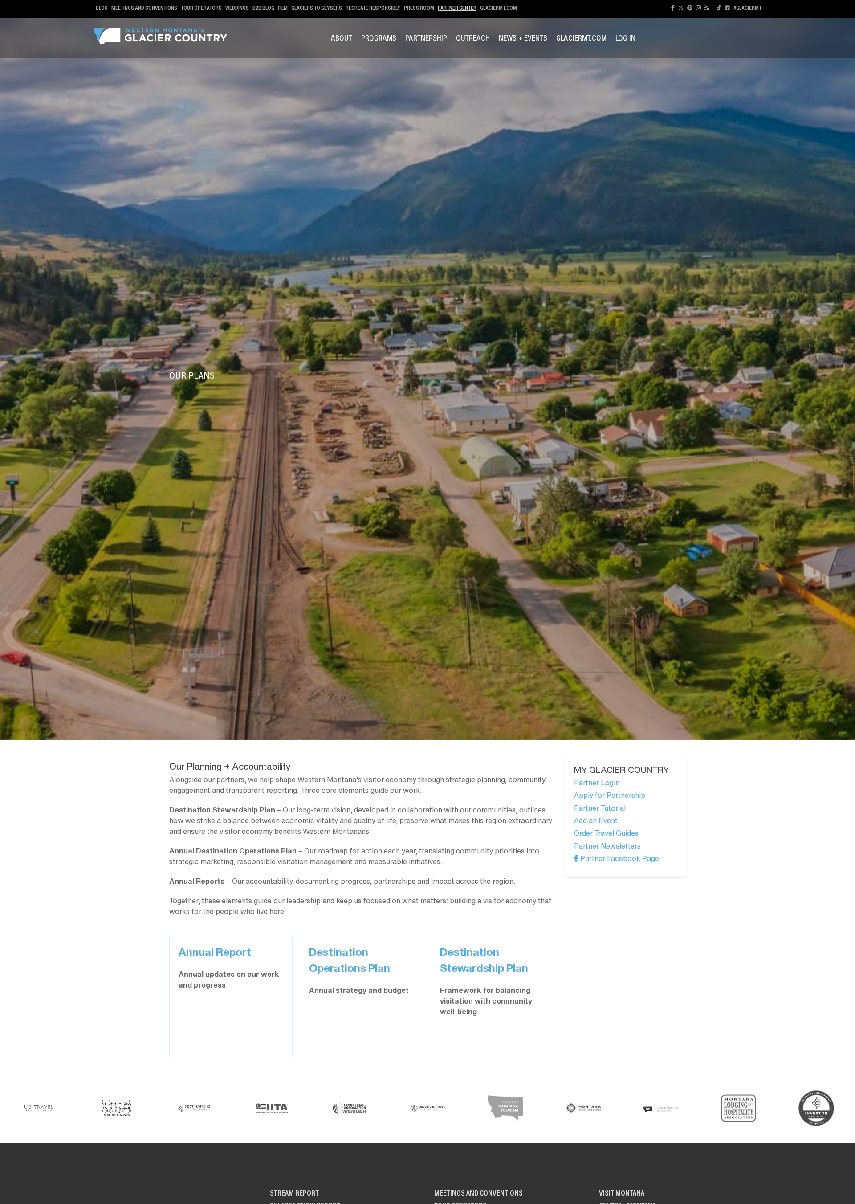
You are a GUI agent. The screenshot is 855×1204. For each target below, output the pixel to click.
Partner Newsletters (607, 846)
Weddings (237, 8)
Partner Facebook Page (618, 858)
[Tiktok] (719, 8)
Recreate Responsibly (373, 8)
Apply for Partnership (609, 795)
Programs (378, 38)
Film (283, 8)
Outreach (473, 38)
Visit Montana (621, 1193)
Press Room (419, 8)
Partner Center (457, 8)
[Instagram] (698, 8)
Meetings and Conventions (144, 8)
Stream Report (294, 1193)
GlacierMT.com (498, 8)
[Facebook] (673, 8)
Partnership (426, 38)
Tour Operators (201, 8)
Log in (625, 38)
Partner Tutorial (600, 808)
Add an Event (596, 820)
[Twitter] (681, 8)
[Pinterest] (689, 8)
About (341, 38)
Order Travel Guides (606, 833)
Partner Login (596, 782)
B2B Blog (263, 8)
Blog (102, 8)
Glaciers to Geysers (316, 8)
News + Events (523, 38)
